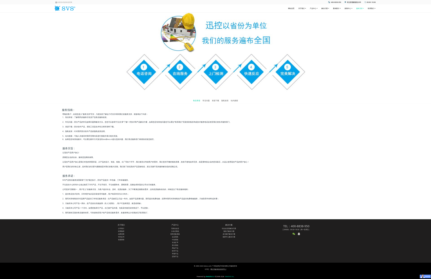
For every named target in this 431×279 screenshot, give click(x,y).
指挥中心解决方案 (229, 237)
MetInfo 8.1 (210, 276)
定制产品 (175, 256)
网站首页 (291, 8)
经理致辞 (121, 231)
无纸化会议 (175, 228)
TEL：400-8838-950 (296, 226)
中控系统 (175, 240)
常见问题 (206, 100)
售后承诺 (196, 100)
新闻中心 (348, 8)
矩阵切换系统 (175, 234)
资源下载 (215, 100)
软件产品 (175, 251)
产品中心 (313, 8)
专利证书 (121, 237)
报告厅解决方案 (228, 231)
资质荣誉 (121, 240)
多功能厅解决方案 (229, 234)
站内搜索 (234, 100)
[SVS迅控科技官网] (65, 8)
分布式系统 (175, 231)
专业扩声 (175, 242)
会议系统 (175, 237)
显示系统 (175, 245)
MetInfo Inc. (229, 276)
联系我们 (371, 8)
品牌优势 (121, 234)
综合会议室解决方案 (229, 228)
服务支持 (359, 8)
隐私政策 (225, 100)
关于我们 (301, 8)
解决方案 (324, 8)
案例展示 (336, 8)
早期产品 (175, 254)
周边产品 (175, 248)
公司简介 (121, 228)
